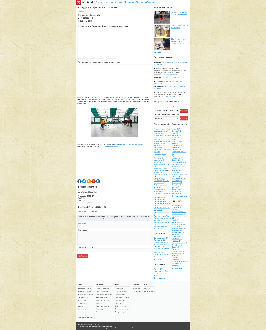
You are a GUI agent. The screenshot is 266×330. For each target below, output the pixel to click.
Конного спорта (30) (178, 141)
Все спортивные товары (85, 318)
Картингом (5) (176, 264)
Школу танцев (82, 303)
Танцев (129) (176, 129)
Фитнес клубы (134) (160, 220)
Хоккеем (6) (176, 255)
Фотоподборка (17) (160, 244)
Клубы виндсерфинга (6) (162, 168)
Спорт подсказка (120, 306)
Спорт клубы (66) (159, 199)
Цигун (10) (175, 187)
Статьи (99, 2)
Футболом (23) (177, 222)
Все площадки (177, 268)
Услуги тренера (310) (161, 271)
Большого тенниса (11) (179, 175)
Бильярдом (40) (177, 208)
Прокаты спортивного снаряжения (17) (161, 182)
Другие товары (100, 312)
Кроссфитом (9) (177, 245)
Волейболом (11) (177, 235)
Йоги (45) (175, 133)
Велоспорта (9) (177, 191)
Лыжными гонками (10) (180, 243)
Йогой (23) (175, 220)
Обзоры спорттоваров (122, 297)
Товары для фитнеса (102, 300)
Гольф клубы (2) (159, 148)
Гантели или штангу (102, 297)
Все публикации (120, 312)
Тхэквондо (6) (176, 257)
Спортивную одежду (102, 289)
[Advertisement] (134, 44)
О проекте (147, 289)
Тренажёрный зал (83, 297)
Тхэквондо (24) (177, 145)
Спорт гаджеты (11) (160, 246)
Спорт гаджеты (119, 303)
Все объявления (159, 278)
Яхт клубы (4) (158, 228)
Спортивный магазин (84, 289)
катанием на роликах (110, 146)
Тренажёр (99, 303)
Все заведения (82, 312)
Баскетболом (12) (178, 232)
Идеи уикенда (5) (159, 252)
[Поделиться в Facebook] (79, 181)
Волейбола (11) (177, 183)
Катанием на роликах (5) (180, 262)
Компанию (136, 289)
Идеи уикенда (119, 300)
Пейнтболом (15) (177, 226)
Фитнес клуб (82, 300)
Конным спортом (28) (179, 212)
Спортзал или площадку (85, 294)
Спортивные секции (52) (162, 201)
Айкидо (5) (175, 266)
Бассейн (80, 306)
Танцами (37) (176, 210)
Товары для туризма (102, 306)
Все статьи (157, 52)
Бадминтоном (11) (178, 237)
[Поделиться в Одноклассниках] (89, 181)
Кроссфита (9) (176, 193)
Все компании (82, 11)
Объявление (137, 291)
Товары (139, 2)
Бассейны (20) (158, 139)
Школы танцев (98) (160, 226)
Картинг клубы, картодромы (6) (159, 159)
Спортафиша (119, 289)
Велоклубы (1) (159, 145)
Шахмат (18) (176, 160)
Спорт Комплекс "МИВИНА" (175, 77)
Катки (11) (157, 162)
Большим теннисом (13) (180, 228)
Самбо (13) (175, 172)
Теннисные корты (83, 309)
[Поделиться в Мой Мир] (98, 181)
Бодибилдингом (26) (179, 214)
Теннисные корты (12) (161, 216)
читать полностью (170, 74)
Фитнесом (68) (177, 206)
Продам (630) (158, 269)
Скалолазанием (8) (178, 251)
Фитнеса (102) (176, 131)
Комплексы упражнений (122, 309)
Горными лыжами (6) (179, 253)
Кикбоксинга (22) (177, 148)
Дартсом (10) (176, 241)
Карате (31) (175, 139)
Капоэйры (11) (177, 185)
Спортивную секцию (84, 291)
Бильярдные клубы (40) (162, 141)
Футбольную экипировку (104, 294)
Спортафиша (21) (159, 240)
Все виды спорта (83, 315)
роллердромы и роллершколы (130, 144)
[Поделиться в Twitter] (84, 181)
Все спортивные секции (180, 196)
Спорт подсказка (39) (161, 238)
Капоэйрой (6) (176, 259)
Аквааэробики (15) (178, 166)
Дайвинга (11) (176, 177)
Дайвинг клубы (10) (160, 154)
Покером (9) (176, 249)
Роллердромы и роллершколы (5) (160, 190)
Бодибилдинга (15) (178, 170)
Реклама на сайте (149, 291)
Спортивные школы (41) (162, 208)
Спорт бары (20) (159, 197)
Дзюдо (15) (175, 168)
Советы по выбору (121, 291)
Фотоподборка (120, 294)
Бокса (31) (175, 137)
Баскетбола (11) (177, 181)
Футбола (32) (176, 135)
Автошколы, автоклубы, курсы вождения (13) (162, 130)
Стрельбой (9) (176, 247)
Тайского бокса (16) (178, 164)
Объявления (151, 2)
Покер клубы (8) (159, 179)
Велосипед (99, 309)
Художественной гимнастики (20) (177, 157)
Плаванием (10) (177, 239)
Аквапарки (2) (158, 133)
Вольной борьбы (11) (179, 179)
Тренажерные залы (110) (162, 218)
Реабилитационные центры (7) (160, 186)
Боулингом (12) (177, 230)
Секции (118, 2)
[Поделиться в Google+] (93, 181)
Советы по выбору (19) (161, 242)
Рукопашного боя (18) (179, 162)
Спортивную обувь (102, 291)
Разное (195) (158, 273)
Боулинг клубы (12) (160, 143)
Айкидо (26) (176, 143)
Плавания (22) (176, 150)
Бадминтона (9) (177, 189)
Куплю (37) (157, 275)
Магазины (108, 2)
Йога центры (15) (159, 156)
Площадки (129, 2)
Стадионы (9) (158, 210)
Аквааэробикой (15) (178, 224)
